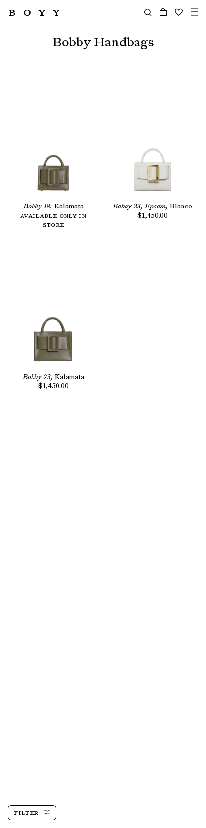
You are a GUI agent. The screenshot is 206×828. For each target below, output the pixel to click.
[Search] (148, 12)
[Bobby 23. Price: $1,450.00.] (53, 310)
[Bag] (163, 12)
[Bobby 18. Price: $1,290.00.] (53, 139)
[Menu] (194, 12)
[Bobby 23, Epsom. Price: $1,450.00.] (152, 139)
